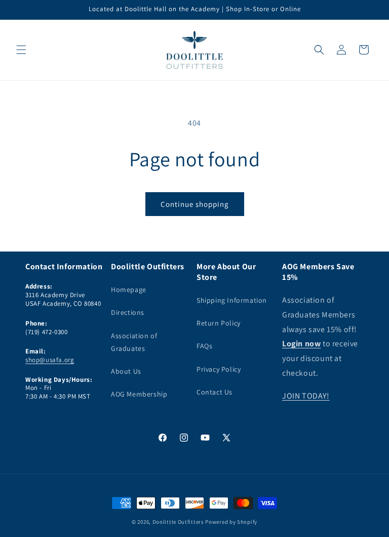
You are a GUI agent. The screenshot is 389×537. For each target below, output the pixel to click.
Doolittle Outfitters (178, 521)
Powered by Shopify (231, 521)
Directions (127, 312)
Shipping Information (232, 300)
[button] (21, 50)
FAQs (204, 345)
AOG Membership (139, 394)
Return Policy (219, 323)
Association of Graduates (134, 342)
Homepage (128, 289)
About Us (126, 371)
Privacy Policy (219, 369)
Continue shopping (195, 204)
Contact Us (214, 392)
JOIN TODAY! (306, 395)
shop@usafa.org (49, 359)
